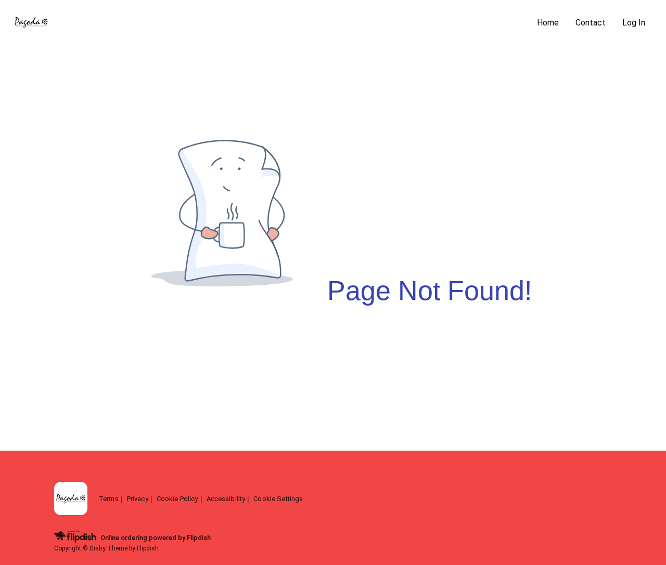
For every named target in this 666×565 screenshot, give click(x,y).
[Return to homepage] (70, 499)
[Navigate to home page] (270, 23)
